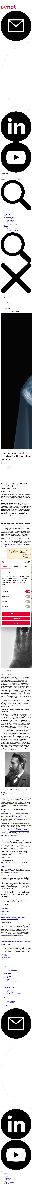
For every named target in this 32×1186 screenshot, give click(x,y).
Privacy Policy (7, 1178)
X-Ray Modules (11, 978)
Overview (9, 218)
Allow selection (16, 618)
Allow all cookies (16, 613)
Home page (7, 308)
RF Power (10, 976)
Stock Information (12, 223)
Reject (16, 623)
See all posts (4, 955)
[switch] (27, 596)
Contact (6, 227)
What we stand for (12, 970)
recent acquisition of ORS (12, 841)
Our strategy (10, 992)
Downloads (10, 221)
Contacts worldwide (12, 229)
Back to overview (5, 957)
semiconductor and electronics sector (19, 831)
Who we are (7, 212)
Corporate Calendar (12, 224)
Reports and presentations (14, 993)
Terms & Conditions (9, 1182)
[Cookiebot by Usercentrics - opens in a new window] (23, 562)
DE (5, 176)
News (5, 215)
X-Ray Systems (11, 979)
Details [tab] (16, 566)
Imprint (6, 1181)
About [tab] (26, 566)
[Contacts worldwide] (1, 300)
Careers (6, 226)
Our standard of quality (13, 980)
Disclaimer (7, 1179)
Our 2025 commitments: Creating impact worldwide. (15, 941)
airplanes (20, 816)
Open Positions (11, 1001)
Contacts (6, 1006)
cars (14, 816)
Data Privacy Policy (15, 582)
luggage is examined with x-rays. (18, 815)
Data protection (15, 872)
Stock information (11, 994)
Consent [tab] (5, 566)
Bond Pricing (4, 908)
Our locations (10, 1002)
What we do (7, 214)
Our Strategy (10, 220)
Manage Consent (5, 866)
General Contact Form (13, 230)
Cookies (6, 1176)
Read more (3, 914)
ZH (7, 176)
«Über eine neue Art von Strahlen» (13, 544)
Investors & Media (9, 217)
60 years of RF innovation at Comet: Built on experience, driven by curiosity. (13, 918)
